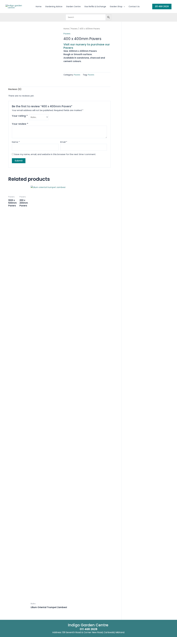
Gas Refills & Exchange (95, 6)
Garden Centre (73, 6)
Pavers (74, 28)
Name (16, 141)
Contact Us (134, 6)
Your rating (20, 116)
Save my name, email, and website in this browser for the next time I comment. (55, 154)
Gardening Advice (53, 6)
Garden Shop (116, 6)
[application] (123, 6)
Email (63, 141)
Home (38, 6)
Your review (20, 124)
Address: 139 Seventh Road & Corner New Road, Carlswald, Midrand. (88, 632)
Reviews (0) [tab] (14, 89)
